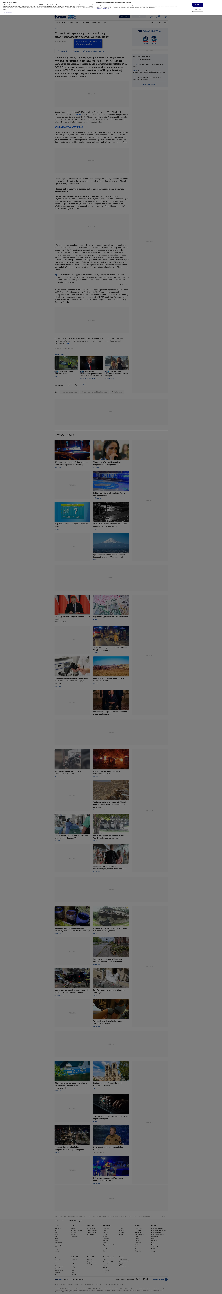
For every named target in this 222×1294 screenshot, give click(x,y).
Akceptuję (197, 4)
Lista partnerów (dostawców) (102, 8)
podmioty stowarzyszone (29, 4)
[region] (111, 7)
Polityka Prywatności (7, 12)
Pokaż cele (198, 9)
